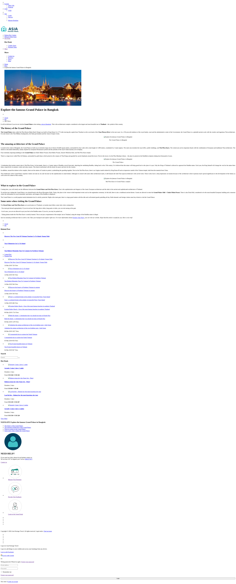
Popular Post (8, 256)
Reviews (10, 58)
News (10, 59)
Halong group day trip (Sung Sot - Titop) (17, 382)
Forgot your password (27, 562)
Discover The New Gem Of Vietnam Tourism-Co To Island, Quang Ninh (27, 236)
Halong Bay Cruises (10, 35)
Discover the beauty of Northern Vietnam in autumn (19, 290)
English (6, 4)
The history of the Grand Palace (13, 426)
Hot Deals (7, 38)
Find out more (48, 531)
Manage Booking (13, 20)
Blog (9, 61)
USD (5, 9)
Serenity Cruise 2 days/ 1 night (14, 368)
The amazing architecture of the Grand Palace (17, 427)
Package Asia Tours (78, 217)
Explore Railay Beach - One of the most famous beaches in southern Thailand (27, 309)
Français (10, 7)
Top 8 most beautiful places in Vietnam (15, 347)
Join (5, 14)
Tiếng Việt (11, 5)
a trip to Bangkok (46, 124)
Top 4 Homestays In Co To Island (14, 243)
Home (6, 64)
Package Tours (12, 47)
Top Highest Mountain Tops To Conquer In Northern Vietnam (24, 251)
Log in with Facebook (7, 552)
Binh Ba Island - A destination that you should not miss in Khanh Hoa (24, 319)
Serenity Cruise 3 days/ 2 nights (14, 409)
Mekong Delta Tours (10, 37)
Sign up (10, 17)
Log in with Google (8, 555)
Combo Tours (12, 45)
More (6, 49)
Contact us (11, 56)
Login (10, 15)
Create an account (12, 581)
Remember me (7, 572)
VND (9, 10)
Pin (5, 119)
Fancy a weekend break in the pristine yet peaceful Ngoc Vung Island (24, 300)
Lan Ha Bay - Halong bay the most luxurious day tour (21, 395)
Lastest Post (7, 254)
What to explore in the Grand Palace (15, 429)
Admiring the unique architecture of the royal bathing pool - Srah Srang (25, 328)
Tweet (6, 118)
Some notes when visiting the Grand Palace (17, 431)
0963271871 (28, 459)
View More (4, 418)
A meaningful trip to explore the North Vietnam (18, 337)
